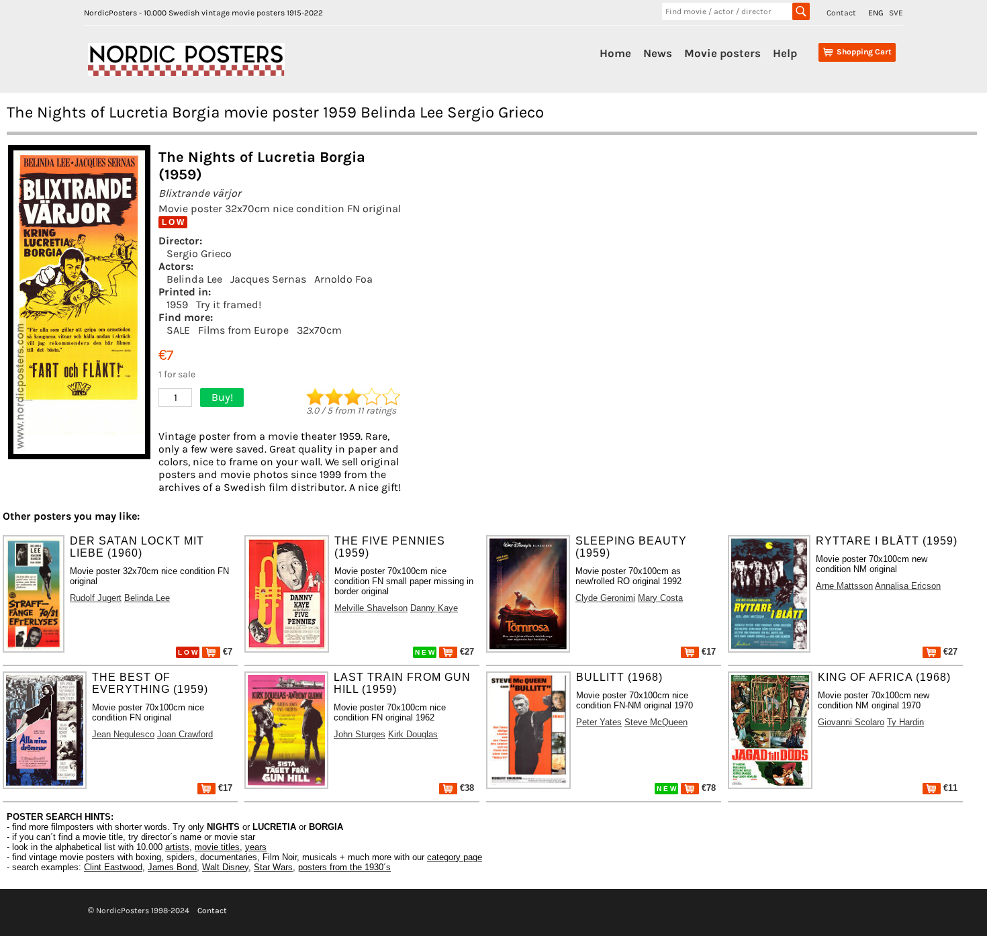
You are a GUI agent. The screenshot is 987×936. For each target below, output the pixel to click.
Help (785, 53)
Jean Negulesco (123, 734)
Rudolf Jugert (96, 598)
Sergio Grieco (199, 253)
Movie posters (722, 53)
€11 (949, 788)
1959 (177, 304)
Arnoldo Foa (343, 279)
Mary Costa (660, 598)
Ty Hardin (905, 722)
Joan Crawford (185, 734)
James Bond (172, 867)
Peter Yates (599, 722)
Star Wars (273, 867)
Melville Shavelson (371, 608)
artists (177, 847)
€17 (707, 652)
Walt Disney (225, 867)
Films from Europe (243, 330)
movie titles (217, 847)
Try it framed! (228, 304)
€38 (465, 788)
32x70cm (319, 330)
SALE (178, 330)
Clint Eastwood (113, 867)
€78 (707, 788)
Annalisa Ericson (908, 586)
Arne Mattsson (844, 586)
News (657, 53)
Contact (841, 12)
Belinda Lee (194, 279)
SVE (896, 12)
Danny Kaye (434, 608)
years (256, 847)
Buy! (222, 397)
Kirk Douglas (413, 734)
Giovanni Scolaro (851, 722)
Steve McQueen (656, 722)
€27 (465, 652)
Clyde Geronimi (605, 598)
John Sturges (359, 734)
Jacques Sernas (268, 279)
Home (615, 53)
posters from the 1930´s (344, 867)
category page (454, 857)
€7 (226, 652)
